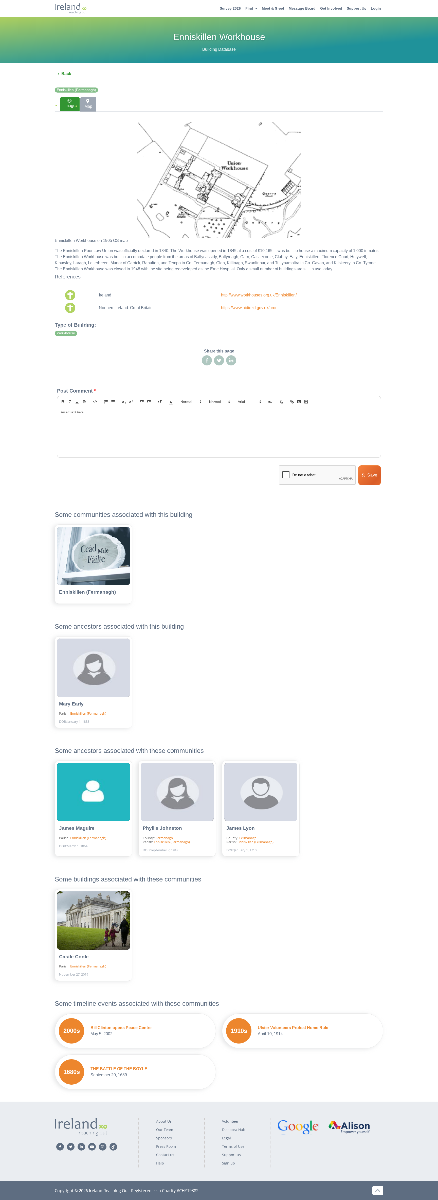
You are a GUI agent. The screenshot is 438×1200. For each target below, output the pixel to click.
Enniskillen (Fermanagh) (76, 90)
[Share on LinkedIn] (231, 360)
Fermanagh (164, 838)
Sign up (228, 1163)
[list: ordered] (106, 402)
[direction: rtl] (159, 402)
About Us (164, 1121)
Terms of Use (233, 1146)
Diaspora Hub (233, 1129)
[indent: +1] (149, 402)
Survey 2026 (230, 8)
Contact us (165, 1154)
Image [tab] (70, 105)
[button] (170, 402)
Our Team (164, 1129)
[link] (292, 402)
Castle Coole (74, 956)
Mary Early (71, 704)
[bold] (62, 402)
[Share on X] (219, 360)
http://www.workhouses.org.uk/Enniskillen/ (259, 295)
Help (160, 1163)
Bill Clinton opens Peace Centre (121, 1028)
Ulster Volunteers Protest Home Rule (293, 1028)
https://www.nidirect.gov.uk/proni (250, 308)
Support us (231, 1154)
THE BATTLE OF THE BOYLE (118, 1069)
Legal (226, 1138)
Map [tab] (88, 106)
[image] (299, 402)
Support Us (356, 8)
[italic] (70, 402)
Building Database (219, 49)
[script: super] (131, 402)
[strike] (84, 402)
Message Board (302, 8)
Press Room (166, 1146)
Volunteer (230, 1121)
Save (372, 475)
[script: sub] (123, 402)
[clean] (281, 402)
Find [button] (249, 8)
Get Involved (331, 8)
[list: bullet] (113, 402)
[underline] (77, 402)
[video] (306, 402)
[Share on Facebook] (207, 360)
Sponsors (164, 1138)
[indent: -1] (141, 402)
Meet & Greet (273, 8)
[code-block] (95, 402)
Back (66, 74)
